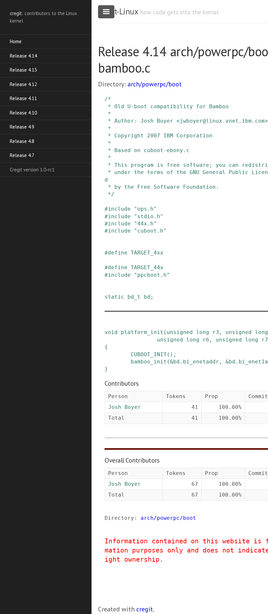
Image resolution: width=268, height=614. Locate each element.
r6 (206, 340)
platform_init (142, 332)
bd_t (134, 297)
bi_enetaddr (201, 362)
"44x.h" (145, 223)
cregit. (145, 609)
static (114, 297)
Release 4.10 (23, 113)
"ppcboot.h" (152, 275)
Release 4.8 (22, 141)
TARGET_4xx (147, 253)
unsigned (180, 332)
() (170, 354)
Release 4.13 (23, 70)
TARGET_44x (147, 267)
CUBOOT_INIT (149, 354)
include (119, 209)
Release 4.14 (23, 56)
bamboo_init (149, 362)
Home (16, 41)
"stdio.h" (148, 216)
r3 (215, 332)
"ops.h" (145, 209)
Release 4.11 (23, 98)
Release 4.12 (23, 84)
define (117, 253)
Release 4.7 (22, 155)
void (111, 332)
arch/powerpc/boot (154, 84)
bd (147, 297)
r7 (264, 340)
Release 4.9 (22, 127)
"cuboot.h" (150, 231)
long (202, 332)
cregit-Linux (118, 11)
